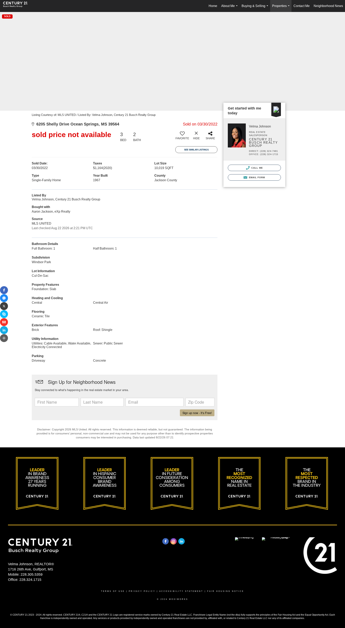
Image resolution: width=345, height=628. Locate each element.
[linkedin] (181, 541)
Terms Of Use (113, 591)
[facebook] (165, 541)
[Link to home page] (17, 6)
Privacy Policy (142, 591)
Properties (281, 8)
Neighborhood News (328, 6)
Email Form (256, 177)
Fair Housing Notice (225, 591)
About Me (230, 8)
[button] (4, 290)
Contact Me (301, 6)
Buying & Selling (256, 8)
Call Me (257, 168)
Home (213, 6)
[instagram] (173, 541)
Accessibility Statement (181, 591)
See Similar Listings (196, 149)
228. (24, 574)
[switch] (182, 137)
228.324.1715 (30, 580)
